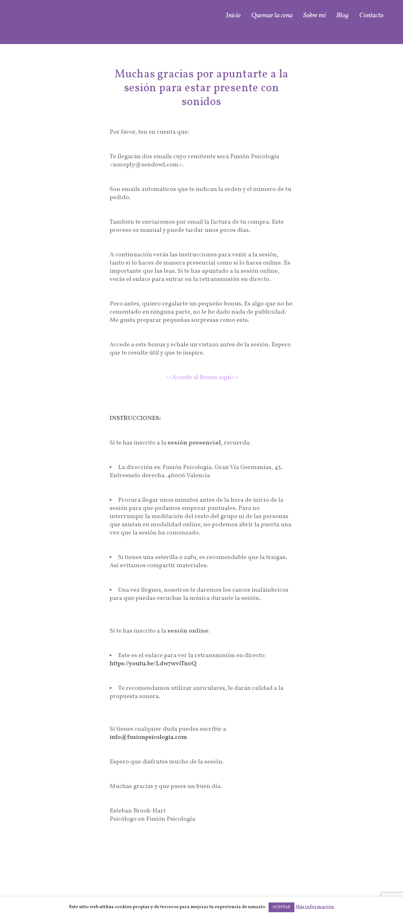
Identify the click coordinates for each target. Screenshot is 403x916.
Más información (314, 907)
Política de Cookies (348, 886)
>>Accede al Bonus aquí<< (201, 377)
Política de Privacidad (344, 878)
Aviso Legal (358, 870)
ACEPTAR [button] (281, 907)
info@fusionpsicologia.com (246, 888)
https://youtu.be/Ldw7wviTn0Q (153, 663)
